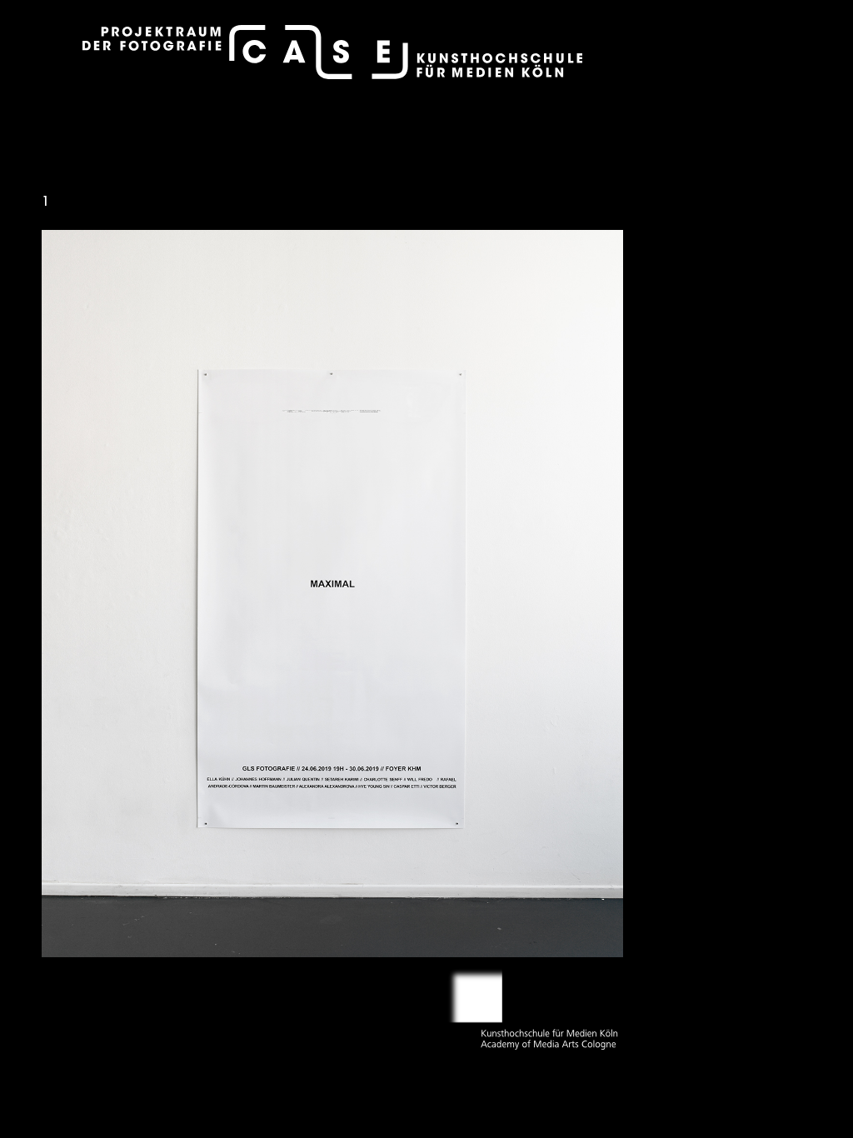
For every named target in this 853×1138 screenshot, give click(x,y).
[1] (332, 593)
